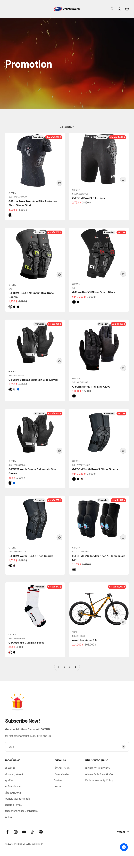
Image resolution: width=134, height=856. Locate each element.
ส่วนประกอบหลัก (13, 792)
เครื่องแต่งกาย (13, 786)
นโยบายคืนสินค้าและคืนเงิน (99, 774)
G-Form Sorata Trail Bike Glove (91, 386)
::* (42, 843)
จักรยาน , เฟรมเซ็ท (14, 774)
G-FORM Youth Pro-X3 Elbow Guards (95, 469)
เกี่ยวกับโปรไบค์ (62, 768)
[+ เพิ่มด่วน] (59, 183)
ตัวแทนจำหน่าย (61, 774)
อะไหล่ (8, 817)
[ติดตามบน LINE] (41, 832)
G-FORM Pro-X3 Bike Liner (88, 198)
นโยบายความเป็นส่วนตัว (97, 768)
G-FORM (12, 193)
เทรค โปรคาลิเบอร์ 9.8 (84, 640)
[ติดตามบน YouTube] (24, 832)
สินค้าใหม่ (10, 768)
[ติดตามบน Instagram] (16, 832)
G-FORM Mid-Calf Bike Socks (26, 642)
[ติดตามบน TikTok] (32, 832)
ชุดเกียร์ (9, 780)
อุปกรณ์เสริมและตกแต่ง (17, 798)
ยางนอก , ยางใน (13, 804)
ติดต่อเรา (58, 780)
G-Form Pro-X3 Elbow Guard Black (93, 292)
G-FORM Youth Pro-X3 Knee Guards (30, 556)
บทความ (58, 786)
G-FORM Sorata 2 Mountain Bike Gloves (33, 379)
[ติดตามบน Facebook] (7, 832)
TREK (74, 632)
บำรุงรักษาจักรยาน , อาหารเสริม (21, 811)
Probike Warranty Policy (99, 780)
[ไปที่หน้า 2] (75, 667)
